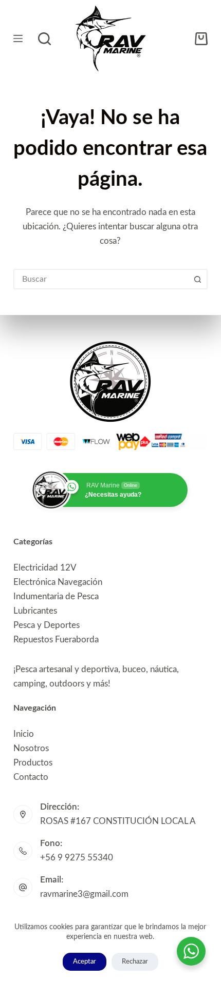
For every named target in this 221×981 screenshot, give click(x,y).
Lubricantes (35, 610)
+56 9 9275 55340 (76, 857)
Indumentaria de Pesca (56, 596)
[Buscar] (44, 38)
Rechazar (135, 961)
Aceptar (84, 961)
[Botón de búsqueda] (197, 279)
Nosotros (31, 748)
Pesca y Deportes (46, 625)
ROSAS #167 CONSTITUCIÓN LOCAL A (118, 821)
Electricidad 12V (45, 567)
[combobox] (101, 279)
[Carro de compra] (201, 38)
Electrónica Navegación (57, 582)
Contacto (30, 777)
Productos (32, 762)
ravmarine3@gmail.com (84, 894)
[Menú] (18, 38)
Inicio (23, 734)
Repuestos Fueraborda (56, 639)
